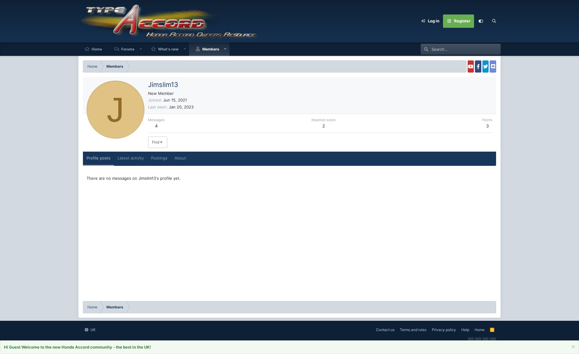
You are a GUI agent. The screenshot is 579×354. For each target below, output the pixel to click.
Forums (127, 49)
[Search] (494, 21)
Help (465, 329)
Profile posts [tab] (98, 158)
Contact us (385, 329)
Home (97, 49)
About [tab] (180, 158)
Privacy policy (444, 329)
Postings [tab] (159, 158)
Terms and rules (413, 329)
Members (210, 49)
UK (93, 329)
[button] (141, 49)
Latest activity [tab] (131, 158)
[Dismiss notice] (572, 347)
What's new (168, 49)
